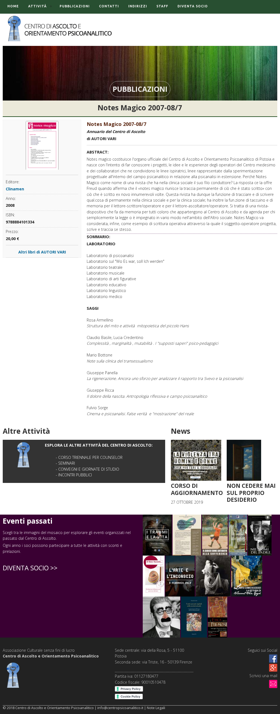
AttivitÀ (37, 6)
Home (13, 6)
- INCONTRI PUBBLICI (74, 474)
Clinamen (15, 188)
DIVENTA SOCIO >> (30, 567)
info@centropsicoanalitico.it (120, 707)
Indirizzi (137, 6)
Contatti (109, 6)
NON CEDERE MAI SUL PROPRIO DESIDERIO (251, 492)
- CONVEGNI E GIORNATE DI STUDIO (87, 469)
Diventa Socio (192, 6)
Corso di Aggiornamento (197, 489)
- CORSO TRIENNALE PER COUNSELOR (89, 457)
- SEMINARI (65, 463)
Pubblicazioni (75, 6)
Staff (162, 6)
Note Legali (156, 707)
